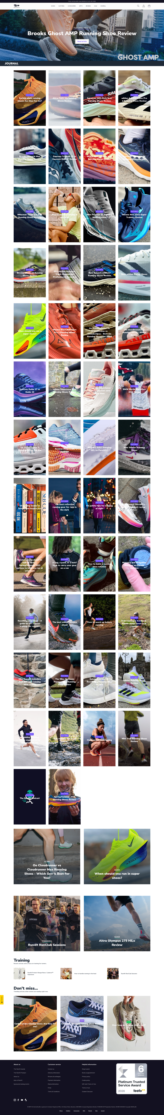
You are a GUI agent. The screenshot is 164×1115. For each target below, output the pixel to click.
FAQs (49, 1088)
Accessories (72, 6)
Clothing (61, 6)
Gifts (81, 6)
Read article (82, 41)
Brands (88, 6)
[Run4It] (17, 6)
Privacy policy (86, 1077)
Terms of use (86, 1088)
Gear (47, 861)
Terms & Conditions (54, 1092)
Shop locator (86, 1069)
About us (16, 1077)
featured (29, 95)
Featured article (82, 28)
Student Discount (87, 1092)
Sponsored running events (21, 1084)
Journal (103, 6)
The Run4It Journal (19, 1069)
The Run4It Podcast (20, 1073)
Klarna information (53, 1084)
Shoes (53, 6)
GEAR (129, 1022)
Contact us (51, 1069)
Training (47, 941)
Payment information (54, 1080)
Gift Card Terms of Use (89, 1084)
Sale (95, 6)
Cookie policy (86, 1080)
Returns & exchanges (54, 1077)
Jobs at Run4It (18, 1080)
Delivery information (54, 1073)
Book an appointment (88, 1073)
